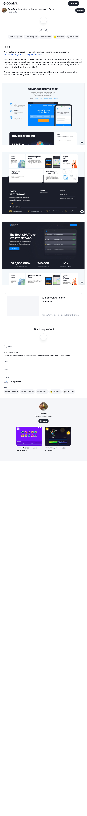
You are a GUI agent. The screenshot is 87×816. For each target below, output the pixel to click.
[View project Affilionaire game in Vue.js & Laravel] (58, 436)
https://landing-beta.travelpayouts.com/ (23, 54)
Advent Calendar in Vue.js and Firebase (26, 449)
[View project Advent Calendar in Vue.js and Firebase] (29, 436)
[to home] (10, 3)
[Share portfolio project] (46, 30)
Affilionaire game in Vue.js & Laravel (55, 449)
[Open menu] (82, 3)
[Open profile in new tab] (4, 10)
